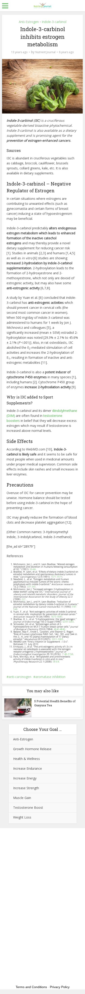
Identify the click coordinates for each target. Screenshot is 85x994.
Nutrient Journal (45, 52)
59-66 (33, 569)
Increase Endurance (27, 768)
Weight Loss (22, 817)
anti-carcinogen (20, 677)
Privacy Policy (60, 987)
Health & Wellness (26, 759)
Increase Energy (24, 778)
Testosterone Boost (28, 807)
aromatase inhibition (50, 677)
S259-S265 (68, 621)
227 (24, 599)
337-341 (31, 586)
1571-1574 (56, 576)
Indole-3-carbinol (54, 22)
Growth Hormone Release (32, 749)
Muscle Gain (22, 798)
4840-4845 (59, 629)
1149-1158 (67, 654)
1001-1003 (57, 639)
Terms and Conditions (31, 987)
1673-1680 (56, 616)
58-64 (56, 661)
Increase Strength (26, 788)
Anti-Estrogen (29, 22)
